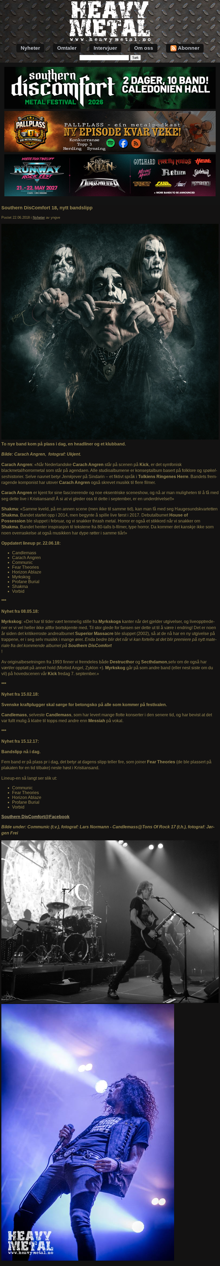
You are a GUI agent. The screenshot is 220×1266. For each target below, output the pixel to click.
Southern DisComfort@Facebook (35, 816)
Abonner (188, 48)
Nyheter (30, 48)
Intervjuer (105, 48)
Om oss (143, 48)
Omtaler (66, 48)
